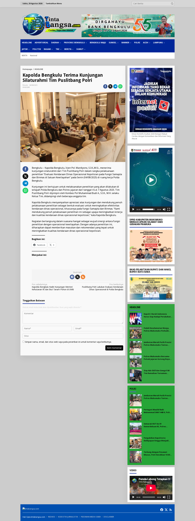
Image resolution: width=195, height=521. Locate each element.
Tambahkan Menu (54, 3)
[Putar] (133, 209)
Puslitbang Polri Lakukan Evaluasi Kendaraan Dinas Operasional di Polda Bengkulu (102, 287)
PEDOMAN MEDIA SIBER (91, 517)
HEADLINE (26, 87)
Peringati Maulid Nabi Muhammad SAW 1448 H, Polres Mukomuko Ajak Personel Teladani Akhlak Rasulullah (158, 411)
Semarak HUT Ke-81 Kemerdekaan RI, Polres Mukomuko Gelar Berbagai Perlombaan (156, 425)
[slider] (149, 209)
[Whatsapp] (120, 86)
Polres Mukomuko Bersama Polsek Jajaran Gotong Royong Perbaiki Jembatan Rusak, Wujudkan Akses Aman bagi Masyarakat (158, 357)
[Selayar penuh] (168, 209)
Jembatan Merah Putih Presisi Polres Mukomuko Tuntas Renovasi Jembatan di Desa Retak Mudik (157, 343)
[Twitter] (77, 277)
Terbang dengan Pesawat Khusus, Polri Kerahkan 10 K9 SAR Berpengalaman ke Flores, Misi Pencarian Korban (158, 453)
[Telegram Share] (115, 86)
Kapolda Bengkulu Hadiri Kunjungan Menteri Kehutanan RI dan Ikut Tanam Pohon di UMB (53, 287)
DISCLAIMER (109, 517)
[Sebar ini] (105, 86)
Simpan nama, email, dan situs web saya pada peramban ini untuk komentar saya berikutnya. (68, 341)
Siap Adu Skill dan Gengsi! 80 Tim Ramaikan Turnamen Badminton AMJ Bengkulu (156, 371)
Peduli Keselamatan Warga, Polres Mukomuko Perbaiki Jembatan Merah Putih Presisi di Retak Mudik (157, 329)
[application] (151, 180)
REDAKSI (51, 517)
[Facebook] (72, 277)
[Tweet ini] (110, 86)
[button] (172, 3)
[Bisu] (164, 209)
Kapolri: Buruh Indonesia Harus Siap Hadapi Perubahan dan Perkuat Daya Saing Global (158, 315)
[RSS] (83, 277)
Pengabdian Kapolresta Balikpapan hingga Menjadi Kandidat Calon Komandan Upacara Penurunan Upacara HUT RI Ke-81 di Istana (157, 439)
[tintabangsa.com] (51, 23)
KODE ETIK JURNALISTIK (68, 517)
